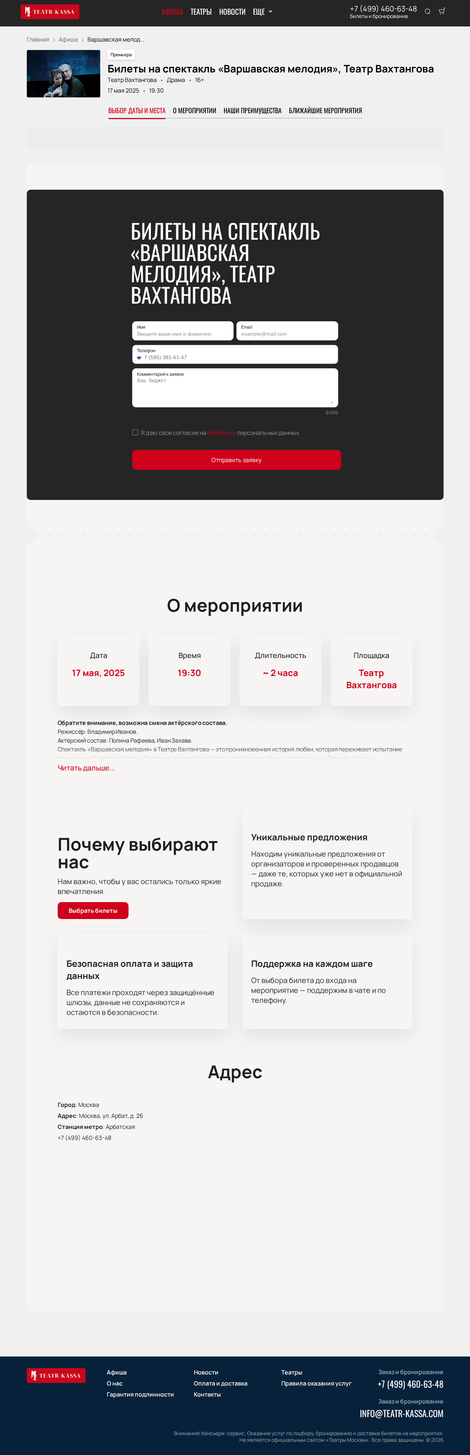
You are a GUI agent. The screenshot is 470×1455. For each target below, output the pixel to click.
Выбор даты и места (137, 110)
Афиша (172, 11)
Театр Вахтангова (132, 80)
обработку (221, 433)
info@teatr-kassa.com (402, 1413)
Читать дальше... (86, 768)
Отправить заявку (236, 460)
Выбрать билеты (93, 911)
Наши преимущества (253, 110)
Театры (201, 11)
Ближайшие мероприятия (325, 110)
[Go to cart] (442, 11)
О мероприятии (194, 110)
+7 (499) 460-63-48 (383, 8)
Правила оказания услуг (316, 1383)
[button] (140, 357)
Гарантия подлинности (140, 1394)
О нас (115, 1383)
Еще (258, 11)
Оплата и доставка (220, 1383)
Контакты (207, 1394)
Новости (232, 11)
